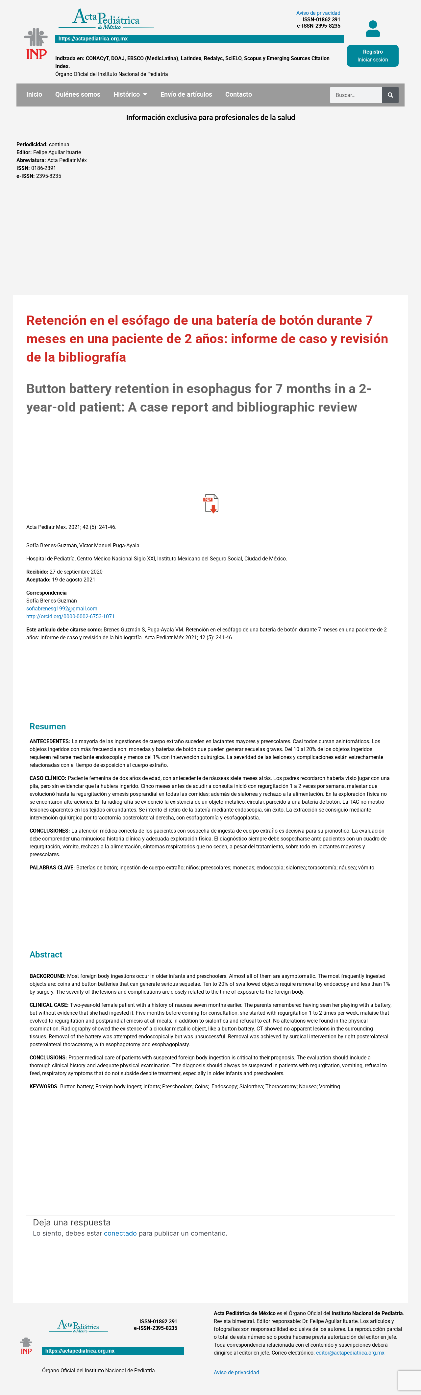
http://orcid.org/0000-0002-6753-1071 (70, 616)
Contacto (238, 94)
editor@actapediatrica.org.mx (350, 1353)
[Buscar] (390, 95)
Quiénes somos (77, 94)
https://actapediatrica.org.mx (93, 38)
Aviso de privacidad (318, 13)
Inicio (34, 94)
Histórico (126, 94)
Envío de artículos (186, 94)
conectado (120, 1233)
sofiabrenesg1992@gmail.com (61, 608)
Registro (373, 52)
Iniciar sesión (373, 60)
